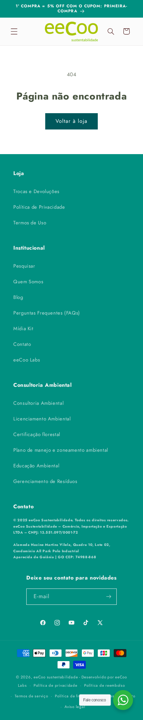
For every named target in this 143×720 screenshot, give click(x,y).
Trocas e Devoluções (36, 191)
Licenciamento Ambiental (42, 418)
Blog (18, 297)
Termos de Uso (29, 222)
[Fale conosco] (123, 700)
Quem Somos (28, 281)
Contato (22, 344)
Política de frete (70, 696)
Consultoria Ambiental (38, 403)
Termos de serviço (31, 696)
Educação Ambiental (36, 465)
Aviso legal (75, 706)
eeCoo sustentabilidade (56, 677)
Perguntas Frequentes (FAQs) (46, 313)
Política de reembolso (104, 685)
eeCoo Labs (26, 359)
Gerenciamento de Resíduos (45, 481)
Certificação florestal (36, 434)
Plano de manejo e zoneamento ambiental (60, 450)
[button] (14, 31)
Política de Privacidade (39, 207)
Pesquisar (24, 266)
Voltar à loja (71, 121)
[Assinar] (108, 597)
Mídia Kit (23, 328)
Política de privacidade (55, 685)
